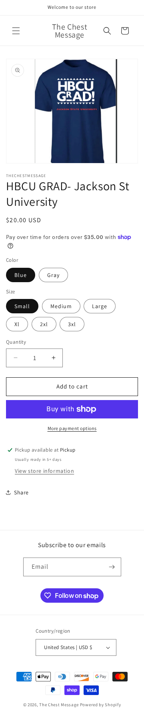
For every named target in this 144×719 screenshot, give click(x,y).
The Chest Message (59, 704)
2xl (44, 324)
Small (22, 306)
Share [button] (21, 492)
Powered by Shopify (100, 704)
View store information (44, 470)
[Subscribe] (112, 567)
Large (99, 306)
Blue (20, 275)
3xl (72, 324)
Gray (53, 275)
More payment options (72, 428)
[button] (16, 31)
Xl (17, 324)
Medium (61, 306)
